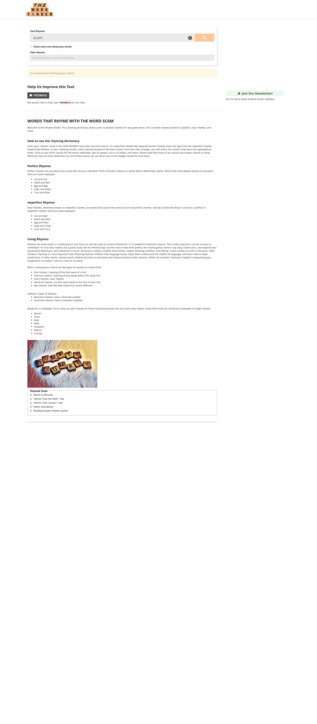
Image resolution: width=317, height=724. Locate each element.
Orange (38, 333)
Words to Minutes (43, 394)
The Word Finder (39, 9)
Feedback (39, 95)
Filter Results (37, 52)
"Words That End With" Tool (48, 398)
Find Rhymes (37, 31)
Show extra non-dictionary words (52, 46)
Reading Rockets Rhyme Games (50, 410)
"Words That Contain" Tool (48, 402)
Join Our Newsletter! (256, 93)
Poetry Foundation (43, 406)
